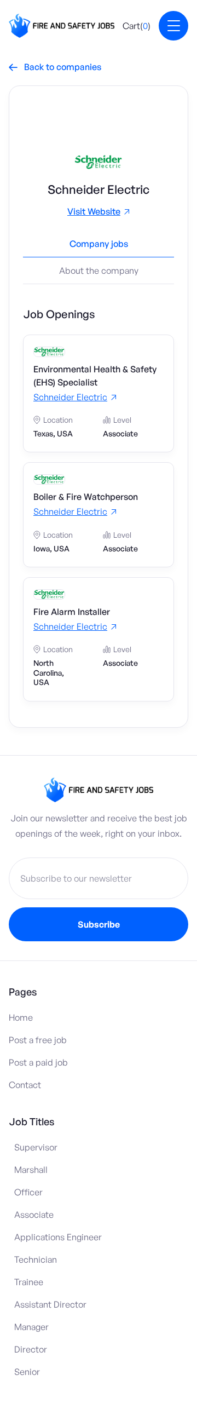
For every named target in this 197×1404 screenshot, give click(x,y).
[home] (61, 26)
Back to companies (55, 66)
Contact (25, 1084)
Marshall (31, 1169)
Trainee (28, 1281)
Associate (34, 1214)
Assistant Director (50, 1304)
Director (30, 1349)
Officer (28, 1192)
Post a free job (38, 1039)
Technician (35, 1259)
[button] (136, 26)
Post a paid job (38, 1062)
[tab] (98, 248)
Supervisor (35, 1147)
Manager (31, 1326)
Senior (27, 1371)
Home (21, 1017)
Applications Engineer (58, 1237)
